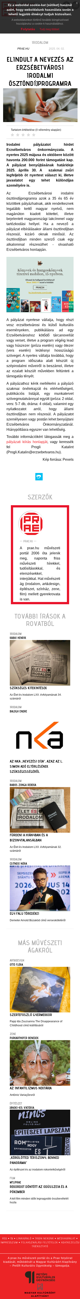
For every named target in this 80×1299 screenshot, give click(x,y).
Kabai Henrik (18, 638)
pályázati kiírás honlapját (26, 442)
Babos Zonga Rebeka (23, 785)
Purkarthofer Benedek (24, 1038)
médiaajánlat (66, 1238)
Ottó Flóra (16, 964)
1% (11, 1238)
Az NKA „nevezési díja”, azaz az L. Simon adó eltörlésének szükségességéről (36, 766)
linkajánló (24, 1238)
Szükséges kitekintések (28, 688)
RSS (4, 1238)
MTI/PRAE (15, 1182)
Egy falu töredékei (24, 913)
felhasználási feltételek (39, 1242)
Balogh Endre (18, 711)
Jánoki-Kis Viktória (22, 1107)
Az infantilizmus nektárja (31, 1088)
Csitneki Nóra (18, 863)
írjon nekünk (44, 1238)
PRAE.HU (23, 48)
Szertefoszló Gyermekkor (31, 1015)
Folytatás (28, 29)
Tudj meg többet (49, 29)
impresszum (9, 1242)
